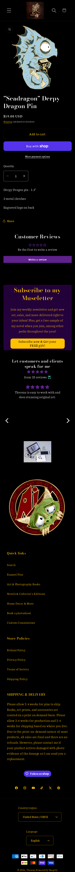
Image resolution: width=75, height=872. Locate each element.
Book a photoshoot (19, 613)
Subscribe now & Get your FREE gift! (37, 343)
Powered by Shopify (47, 869)
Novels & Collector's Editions (26, 594)
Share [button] (10, 221)
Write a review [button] (37, 259)
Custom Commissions (21, 622)
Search (11, 565)
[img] (37, 372)
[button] (9, 10)
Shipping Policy (17, 679)
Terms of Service (18, 669)
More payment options (37, 156)
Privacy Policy (16, 659)
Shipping (7, 121)
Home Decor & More (20, 603)
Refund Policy (16, 650)
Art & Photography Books (23, 584)
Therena (31, 869)
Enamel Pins (15, 574)
